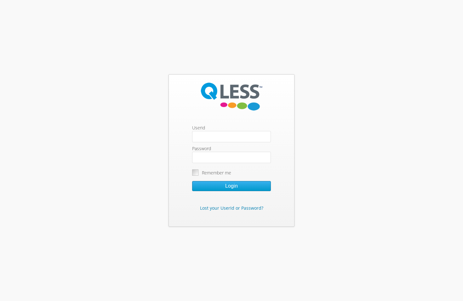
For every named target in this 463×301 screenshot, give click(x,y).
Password (201, 148)
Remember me (216, 173)
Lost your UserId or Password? (231, 208)
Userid (198, 128)
